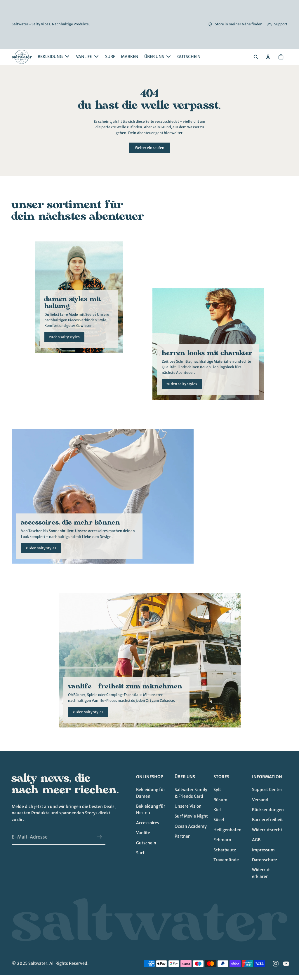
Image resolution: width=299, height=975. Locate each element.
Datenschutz (264, 859)
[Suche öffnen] (255, 56)
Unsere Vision (188, 806)
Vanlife (143, 832)
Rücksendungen (268, 809)
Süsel (218, 819)
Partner (182, 836)
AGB (256, 839)
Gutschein (146, 843)
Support (280, 24)
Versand (260, 799)
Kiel (217, 809)
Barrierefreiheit (267, 819)
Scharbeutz (224, 850)
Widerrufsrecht (267, 829)
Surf (140, 852)
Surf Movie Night (191, 816)
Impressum (263, 850)
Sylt (217, 789)
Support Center (267, 789)
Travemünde (226, 859)
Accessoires (147, 822)
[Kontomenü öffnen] (268, 56)
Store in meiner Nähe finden (239, 24)
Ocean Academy (191, 826)
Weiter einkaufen (149, 147)
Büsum (220, 799)
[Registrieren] (99, 837)
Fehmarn (222, 839)
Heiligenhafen (227, 829)
